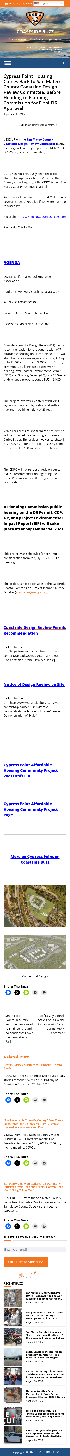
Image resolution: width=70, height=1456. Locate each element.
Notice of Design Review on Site (34, 684)
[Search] (63, 63)
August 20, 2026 (34, 1302)
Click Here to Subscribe (25, 1262)
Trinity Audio (37, 125)
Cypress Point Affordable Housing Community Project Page (31, 809)
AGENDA (12, 262)
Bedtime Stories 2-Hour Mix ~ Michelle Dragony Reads (33, 1066)
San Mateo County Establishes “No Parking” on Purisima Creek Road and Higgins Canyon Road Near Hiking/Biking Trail (33, 1187)
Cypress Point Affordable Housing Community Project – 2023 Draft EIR (32, 770)
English (44, 3)
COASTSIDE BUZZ (35, 32)
